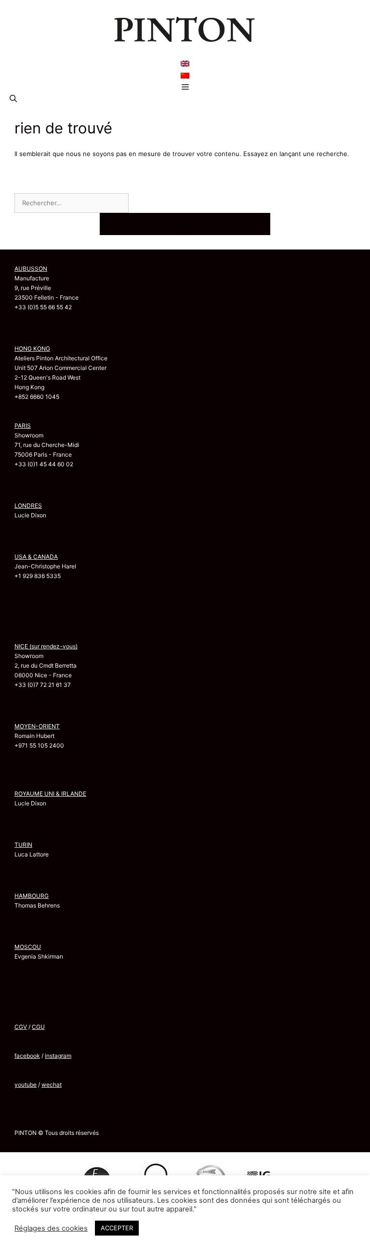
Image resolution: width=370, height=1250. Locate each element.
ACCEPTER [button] (117, 1228)
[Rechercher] (185, 224)
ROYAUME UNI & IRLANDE (50, 793)
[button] (13, 99)
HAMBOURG (31, 895)
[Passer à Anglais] (185, 63)
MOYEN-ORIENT (37, 726)
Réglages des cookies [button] (51, 1228)
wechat (51, 1084)
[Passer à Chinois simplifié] (185, 75)
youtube (25, 1084)
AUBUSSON (30, 268)
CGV (20, 1026)
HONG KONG (32, 348)
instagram (58, 1055)
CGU (38, 1026)
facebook (27, 1055)
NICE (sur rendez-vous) (46, 646)
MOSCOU (27, 946)
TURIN (23, 844)
